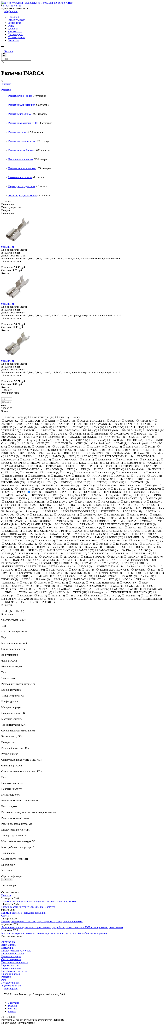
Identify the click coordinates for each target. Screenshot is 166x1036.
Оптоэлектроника (11, 959)
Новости (6, 895)
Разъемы (6, 976)
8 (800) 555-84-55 (11, 985)
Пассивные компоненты (14, 962)
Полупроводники (11, 968)
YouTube (12, 1008)
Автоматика (8, 941)
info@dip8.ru (11, 11)
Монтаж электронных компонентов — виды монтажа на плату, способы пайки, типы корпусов (54, 933)
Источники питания (12, 953)
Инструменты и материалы (16, 950)
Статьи (5, 915)
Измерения (7, 947)
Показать (7, 879)
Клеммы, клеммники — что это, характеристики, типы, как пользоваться (42, 921)
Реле (3, 979)
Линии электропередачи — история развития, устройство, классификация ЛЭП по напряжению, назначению (62, 927)
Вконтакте (13, 1002)
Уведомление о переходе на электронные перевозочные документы (38, 901)
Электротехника (10, 982)
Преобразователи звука (14, 971)
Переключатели (10, 965)
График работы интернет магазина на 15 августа (28, 907)
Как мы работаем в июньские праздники (23, 912)
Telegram (12, 1005)
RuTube (12, 1011)
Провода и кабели (11, 974)
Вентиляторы (8, 944)
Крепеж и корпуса (11, 956)
